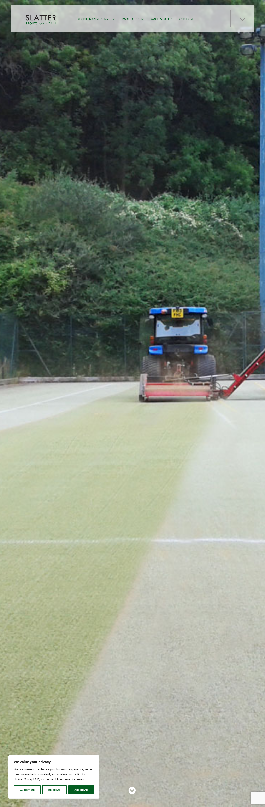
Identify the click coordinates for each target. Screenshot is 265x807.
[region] (53, 777)
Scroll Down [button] (132, 790)
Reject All (54, 789)
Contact (186, 19)
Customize (27, 789)
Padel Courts (133, 19)
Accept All (81, 789)
